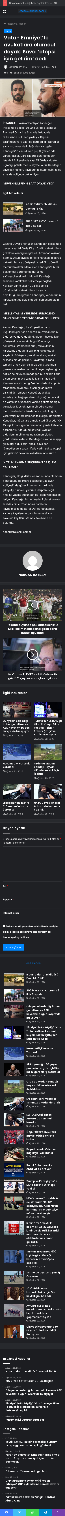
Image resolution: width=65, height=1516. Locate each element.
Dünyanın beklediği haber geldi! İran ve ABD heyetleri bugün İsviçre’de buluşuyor (16, 726)
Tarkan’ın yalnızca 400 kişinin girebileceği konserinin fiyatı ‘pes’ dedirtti (41, 1257)
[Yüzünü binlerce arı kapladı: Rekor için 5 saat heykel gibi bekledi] (14, 1293)
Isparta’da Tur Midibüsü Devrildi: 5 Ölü (42, 976)
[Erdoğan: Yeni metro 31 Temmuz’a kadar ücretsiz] (17, 791)
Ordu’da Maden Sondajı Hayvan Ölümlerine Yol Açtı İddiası (46, 769)
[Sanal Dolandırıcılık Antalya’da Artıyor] (14, 1170)
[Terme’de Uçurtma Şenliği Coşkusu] (14, 1277)
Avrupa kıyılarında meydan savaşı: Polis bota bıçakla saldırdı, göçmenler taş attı (43, 1311)
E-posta (8, 899)
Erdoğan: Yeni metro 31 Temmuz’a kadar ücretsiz (16, 806)
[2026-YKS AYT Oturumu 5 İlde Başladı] (13, 225)
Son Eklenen (33, 963)
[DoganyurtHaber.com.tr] (32, 11)
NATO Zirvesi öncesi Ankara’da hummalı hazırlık (47, 806)
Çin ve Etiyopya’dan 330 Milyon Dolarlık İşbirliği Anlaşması (42, 1330)
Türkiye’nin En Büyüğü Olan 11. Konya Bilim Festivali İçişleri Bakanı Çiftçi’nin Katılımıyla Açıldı (48, 727)
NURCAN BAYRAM (17, 67)
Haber (22, 23)
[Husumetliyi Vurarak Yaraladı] (17, 752)
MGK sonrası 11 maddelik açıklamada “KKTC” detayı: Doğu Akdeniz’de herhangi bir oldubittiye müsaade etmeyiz (42, 1206)
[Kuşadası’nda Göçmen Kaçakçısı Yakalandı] (14, 1154)
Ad (5, 886)
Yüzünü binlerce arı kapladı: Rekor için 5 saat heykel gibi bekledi (43, 1292)
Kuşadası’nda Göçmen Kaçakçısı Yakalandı (41, 1151)
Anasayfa (11, 23)
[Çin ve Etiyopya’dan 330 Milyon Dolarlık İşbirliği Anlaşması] (14, 1331)
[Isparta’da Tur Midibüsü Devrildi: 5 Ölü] (13, 208)
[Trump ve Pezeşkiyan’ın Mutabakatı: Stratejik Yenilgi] (14, 1186)
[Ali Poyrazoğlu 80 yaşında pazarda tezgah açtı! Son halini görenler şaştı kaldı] (14, 1069)
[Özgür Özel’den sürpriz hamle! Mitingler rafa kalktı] (14, 1137)
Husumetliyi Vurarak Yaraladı (16, 765)
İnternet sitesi (11, 912)
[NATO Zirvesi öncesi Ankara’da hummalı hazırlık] (48, 791)
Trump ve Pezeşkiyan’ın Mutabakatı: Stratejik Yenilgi (41, 1184)
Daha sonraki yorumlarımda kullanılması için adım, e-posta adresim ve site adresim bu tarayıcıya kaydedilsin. (30, 932)
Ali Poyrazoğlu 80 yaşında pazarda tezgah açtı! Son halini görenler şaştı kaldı (43, 1068)
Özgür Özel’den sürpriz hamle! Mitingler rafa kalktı (41, 1135)
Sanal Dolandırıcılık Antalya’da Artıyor (39, 1167)
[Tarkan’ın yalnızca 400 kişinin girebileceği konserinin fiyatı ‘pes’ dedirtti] (14, 1256)
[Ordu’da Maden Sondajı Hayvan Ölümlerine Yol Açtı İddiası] (48, 752)
